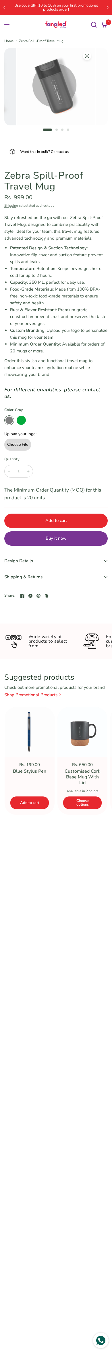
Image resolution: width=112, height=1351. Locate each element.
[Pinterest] (38, 595)
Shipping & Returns (23, 577)
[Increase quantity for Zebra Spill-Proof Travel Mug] (28, 471)
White (33, 420)
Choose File (17, 444)
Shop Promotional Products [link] (30, 695)
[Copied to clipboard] (46, 595)
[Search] (94, 24)
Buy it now (56, 538)
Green (21, 420)
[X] (30, 595)
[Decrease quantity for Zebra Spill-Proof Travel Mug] (9, 471)
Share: (10, 595)
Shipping (11, 205)
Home (8, 41)
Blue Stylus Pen (29, 771)
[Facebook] (22, 595)
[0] (103, 24)
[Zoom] (87, 56)
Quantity (12, 459)
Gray (9, 420)
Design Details (18, 561)
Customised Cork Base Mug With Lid (82, 777)
